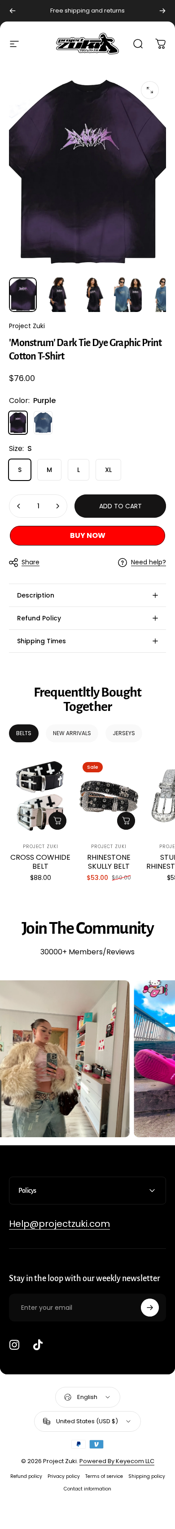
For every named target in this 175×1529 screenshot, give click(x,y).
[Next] (162, 11)
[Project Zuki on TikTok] (37, 1344)
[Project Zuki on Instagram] (14, 1344)
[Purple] (18, 422)
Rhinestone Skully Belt (109, 861)
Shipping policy (146, 1476)
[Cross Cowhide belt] (40, 796)
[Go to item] (23, 294)
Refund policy (26, 1476)
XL (108, 469)
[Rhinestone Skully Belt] (108, 796)
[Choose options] (57, 821)
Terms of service (104, 1476)
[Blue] (43, 422)
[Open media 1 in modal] (150, 90)
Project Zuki (27, 325)
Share (30, 562)
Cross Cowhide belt (40, 861)
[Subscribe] (150, 1308)
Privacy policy (64, 1476)
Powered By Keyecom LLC (116, 1461)
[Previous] (12, 11)
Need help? (148, 563)
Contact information (87, 1489)
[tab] (24, 733)
